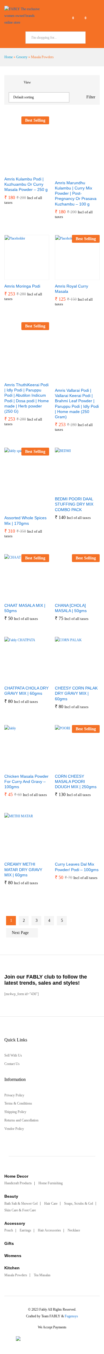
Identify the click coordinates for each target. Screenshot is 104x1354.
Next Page (21, 933)
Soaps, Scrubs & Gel (78, 1203)
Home (8, 57)
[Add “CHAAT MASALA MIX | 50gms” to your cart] (13, 596)
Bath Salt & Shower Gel (21, 1203)
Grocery (21, 57)
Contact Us (12, 1064)
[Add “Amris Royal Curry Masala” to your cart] (63, 276)
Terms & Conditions (18, 1103)
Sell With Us (13, 1055)
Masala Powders (15, 1275)
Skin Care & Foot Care (20, 1210)
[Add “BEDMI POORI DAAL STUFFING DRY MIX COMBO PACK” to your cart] (63, 489)
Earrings (25, 1230)
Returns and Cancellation (21, 1120)
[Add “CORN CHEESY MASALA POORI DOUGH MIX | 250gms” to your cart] (63, 767)
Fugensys (71, 1316)
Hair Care (50, 1203)
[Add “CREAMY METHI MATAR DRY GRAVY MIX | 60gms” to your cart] (13, 854)
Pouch (8, 1230)
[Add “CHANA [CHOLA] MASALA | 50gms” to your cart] (63, 596)
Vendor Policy (14, 1129)
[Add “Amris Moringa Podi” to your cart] (13, 276)
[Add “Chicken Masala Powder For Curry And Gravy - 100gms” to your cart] (13, 767)
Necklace (74, 1230)
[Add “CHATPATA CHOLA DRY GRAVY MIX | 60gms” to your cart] (13, 678)
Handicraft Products (18, 1183)
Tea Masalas (42, 1275)
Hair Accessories (49, 1230)
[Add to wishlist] (39, 169)
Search (93, 37)
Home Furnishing (50, 1183)
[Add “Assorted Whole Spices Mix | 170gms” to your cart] (13, 508)
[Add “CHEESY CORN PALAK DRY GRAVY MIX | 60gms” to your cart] (63, 678)
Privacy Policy (14, 1095)
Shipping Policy (15, 1112)
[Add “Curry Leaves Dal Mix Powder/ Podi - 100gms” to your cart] (63, 854)
